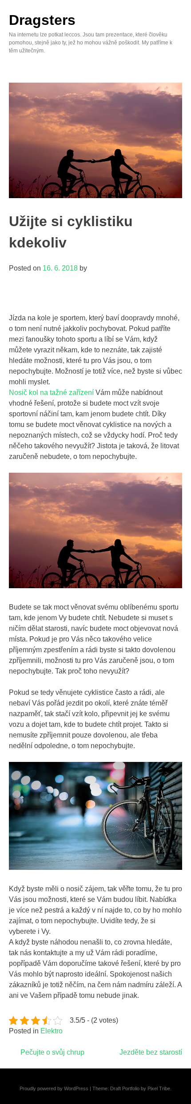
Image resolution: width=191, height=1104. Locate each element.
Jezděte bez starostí (150, 1052)
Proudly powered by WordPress (54, 1088)
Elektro (51, 1031)
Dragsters (42, 20)
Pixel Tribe (158, 1088)
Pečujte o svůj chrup (52, 1052)
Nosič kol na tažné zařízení (51, 392)
